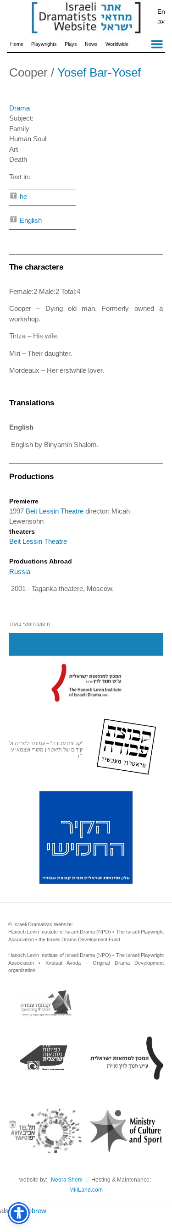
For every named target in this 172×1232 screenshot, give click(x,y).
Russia (19, 571)
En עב (161, 16)
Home (16, 44)
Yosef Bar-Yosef (99, 72)
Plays (71, 44)
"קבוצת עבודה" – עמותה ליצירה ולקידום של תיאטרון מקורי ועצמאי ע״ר (46, 749)
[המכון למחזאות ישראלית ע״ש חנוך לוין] (86, 682)
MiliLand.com (86, 1190)
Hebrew (34, 1211)
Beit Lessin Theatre (55, 511)
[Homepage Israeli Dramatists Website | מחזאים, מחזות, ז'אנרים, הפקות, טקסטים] (86, 18)
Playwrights (44, 44)
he (22, 196)
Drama (19, 108)
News (91, 44)
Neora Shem (67, 1180)
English (30, 220)
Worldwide (116, 44)
